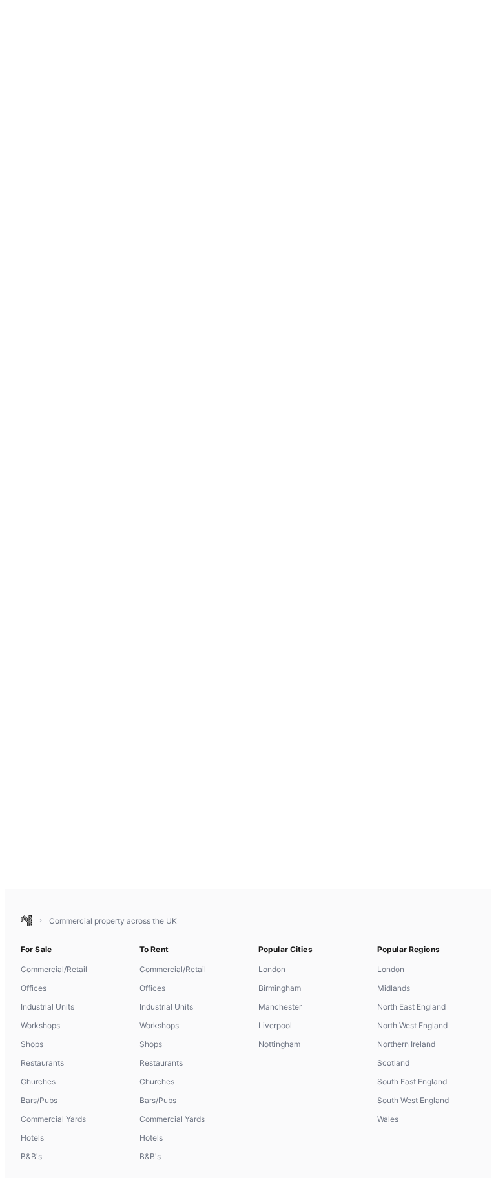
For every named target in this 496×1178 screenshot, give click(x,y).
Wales (387, 1119)
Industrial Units (47, 1006)
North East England (411, 1006)
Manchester (280, 1006)
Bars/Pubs (39, 1100)
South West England (413, 1100)
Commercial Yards (53, 1119)
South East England (412, 1081)
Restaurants (42, 1063)
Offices (33, 988)
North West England (412, 1025)
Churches (38, 1081)
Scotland (393, 1063)
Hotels (32, 1137)
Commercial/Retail (54, 969)
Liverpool (275, 1025)
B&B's (31, 1156)
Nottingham (279, 1044)
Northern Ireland (406, 1044)
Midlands (393, 988)
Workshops (40, 1025)
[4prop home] (26, 920)
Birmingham (279, 988)
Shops (32, 1044)
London (271, 969)
